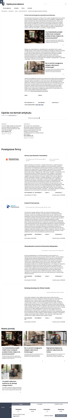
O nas (2, 407)
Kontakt (30, 8)
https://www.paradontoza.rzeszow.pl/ (39, 91)
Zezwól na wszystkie (61, 415)
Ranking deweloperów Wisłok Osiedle (37, 288)
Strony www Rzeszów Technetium (36, 156)
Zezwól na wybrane (48, 415)
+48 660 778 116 (47, 207)
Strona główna (7, 8)
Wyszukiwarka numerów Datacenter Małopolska (41, 246)
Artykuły (16, 8)
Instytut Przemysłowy (32, 203)
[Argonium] (16, 416)
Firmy (23, 8)
